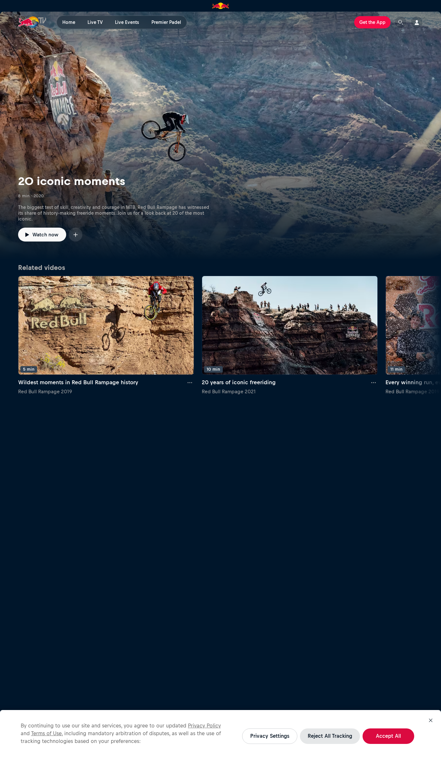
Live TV (95, 22)
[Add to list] (75, 235)
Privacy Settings (269, 736)
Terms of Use (46, 733)
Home (68, 22)
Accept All (388, 736)
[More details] (190, 382)
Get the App (372, 22)
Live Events (127, 22)
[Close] (430, 720)
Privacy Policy (204, 725)
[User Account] (417, 22)
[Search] (401, 22)
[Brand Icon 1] (220, 6)
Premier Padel (166, 22)
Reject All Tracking (330, 736)
